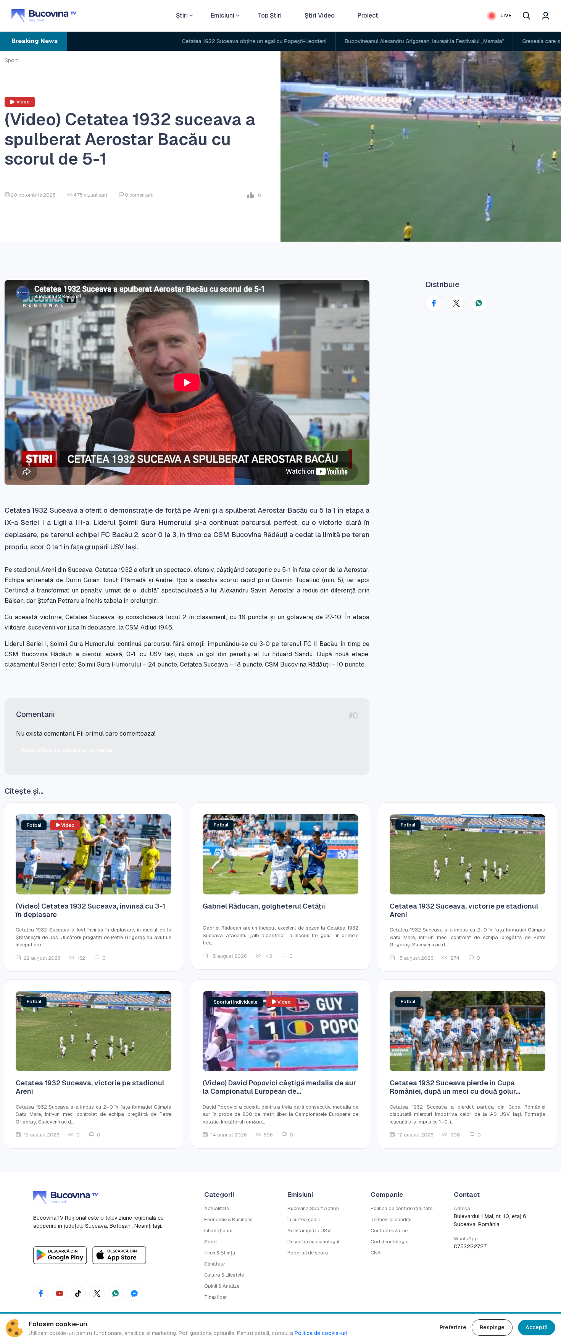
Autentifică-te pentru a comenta (66, 750)
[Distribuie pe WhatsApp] (479, 303)
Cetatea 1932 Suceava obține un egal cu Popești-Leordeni (182, 41)
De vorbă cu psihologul (313, 1241)
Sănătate (214, 1264)
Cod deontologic (389, 1241)
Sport (11, 60)
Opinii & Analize (221, 1286)
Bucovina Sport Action (313, 1208)
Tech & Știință (219, 1252)
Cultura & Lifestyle (224, 1275)
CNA (376, 1252)
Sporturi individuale (236, 1002)
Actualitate (216, 1208)
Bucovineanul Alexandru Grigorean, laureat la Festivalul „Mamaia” (352, 41)
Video (23, 102)
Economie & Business (228, 1219)
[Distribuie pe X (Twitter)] (456, 303)
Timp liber (215, 1297)
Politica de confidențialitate (401, 1208)
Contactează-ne (389, 1230)
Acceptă (537, 1327)
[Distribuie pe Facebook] (434, 303)
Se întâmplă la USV (309, 1230)
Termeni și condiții (391, 1219)
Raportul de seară (307, 1252)
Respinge (492, 1327)
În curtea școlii (303, 1219)
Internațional (218, 1230)
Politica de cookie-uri (321, 1333)
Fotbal (34, 825)
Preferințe (453, 1327)
